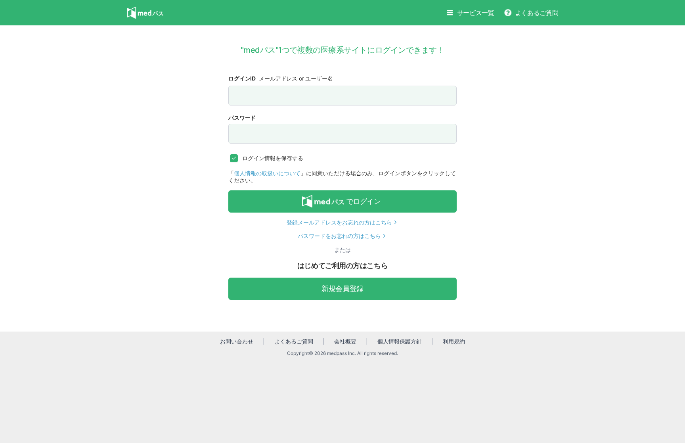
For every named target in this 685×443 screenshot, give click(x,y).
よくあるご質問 (537, 13)
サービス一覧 (475, 13)
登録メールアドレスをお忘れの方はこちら (339, 222)
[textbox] (342, 95)
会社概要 (345, 341)
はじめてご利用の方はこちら (342, 265)
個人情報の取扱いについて (267, 173)
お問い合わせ (236, 341)
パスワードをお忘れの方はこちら (339, 235)
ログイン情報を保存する (272, 158)
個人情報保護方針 (399, 341)
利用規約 (454, 341)
